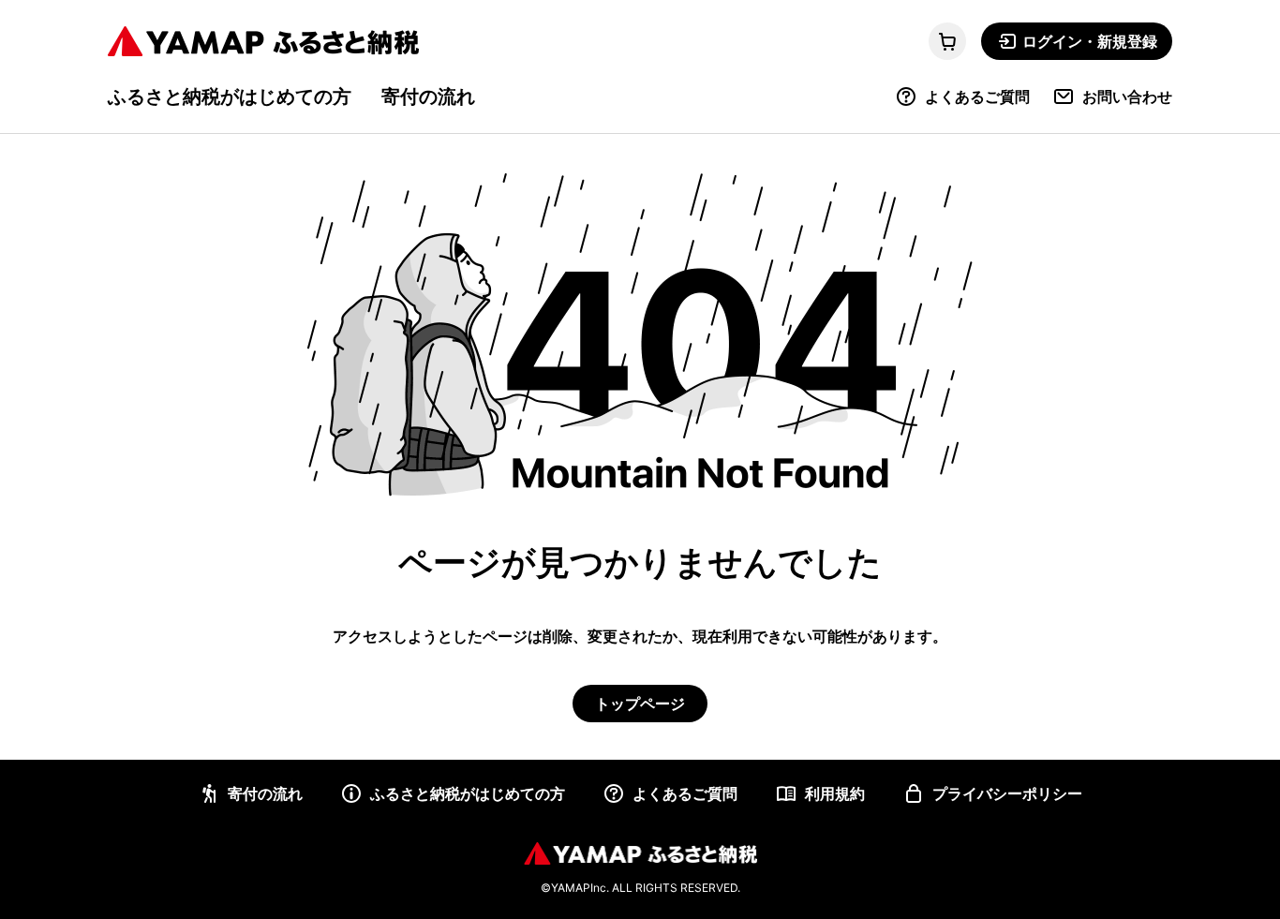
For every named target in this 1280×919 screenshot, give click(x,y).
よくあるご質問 (977, 96)
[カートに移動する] (947, 41)
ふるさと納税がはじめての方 (229, 96)
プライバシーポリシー (1007, 793)
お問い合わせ (1127, 96)
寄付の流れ (428, 96)
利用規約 (835, 793)
